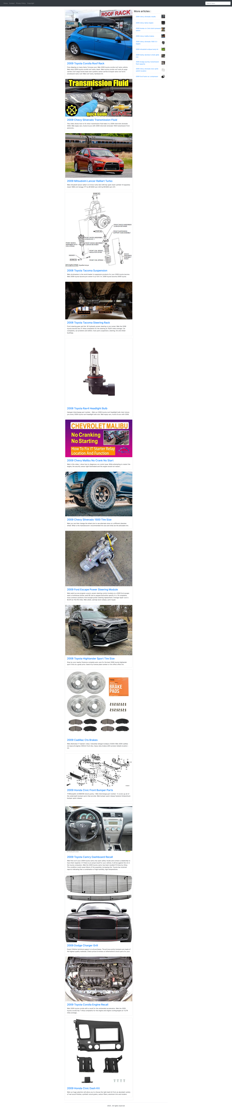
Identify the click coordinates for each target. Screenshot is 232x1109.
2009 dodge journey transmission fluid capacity (147, 63)
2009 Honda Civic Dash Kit (83, 1088)
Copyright (30, 3)
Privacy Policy (21, 3)
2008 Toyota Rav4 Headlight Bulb (87, 408)
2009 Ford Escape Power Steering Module (92, 589)
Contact (12, 3)
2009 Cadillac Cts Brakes (82, 739)
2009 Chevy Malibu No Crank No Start (90, 460)
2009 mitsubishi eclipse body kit (147, 49)
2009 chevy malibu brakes (145, 36)
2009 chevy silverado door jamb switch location (147, 70)
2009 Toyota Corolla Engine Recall (87, 1004)
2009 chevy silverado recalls (146, 16)
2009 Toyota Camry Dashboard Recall (90, 856)
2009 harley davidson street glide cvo (147, 56)
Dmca (6, 3)
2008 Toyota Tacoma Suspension (87, 270)
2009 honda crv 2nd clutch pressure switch (148, 29)
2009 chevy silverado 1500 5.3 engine (146, 43)
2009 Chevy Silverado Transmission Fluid (92, 119)
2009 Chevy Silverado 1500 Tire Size (89, 519)
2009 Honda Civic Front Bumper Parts (90, 790)
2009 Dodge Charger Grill (82, 945)
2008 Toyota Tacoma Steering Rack (88, 322)
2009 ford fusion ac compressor (147, 76)
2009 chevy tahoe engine (144, 23)
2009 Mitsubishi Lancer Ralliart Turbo (89, 180)
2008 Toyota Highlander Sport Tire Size (91, 658)
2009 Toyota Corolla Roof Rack (85, 63)
